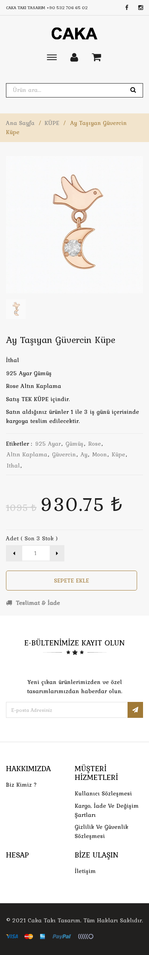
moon (99, 454)
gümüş (74, 443)
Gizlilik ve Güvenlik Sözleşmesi (101, 831)
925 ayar (48, 443)
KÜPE (52, 123)
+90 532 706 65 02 (67, 7)
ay (84, 454)
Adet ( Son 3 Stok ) (32, 538)
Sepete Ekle (71, 580)
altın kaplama (27, 454)
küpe (118, 454)
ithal (13, 465)
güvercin (64, 454)
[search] (133, 90)
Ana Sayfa (20, 123)
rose (94, 443)
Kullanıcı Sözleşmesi (103, 793)
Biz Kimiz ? (21, 784)
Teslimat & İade (37, 602)
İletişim (85, 871)
